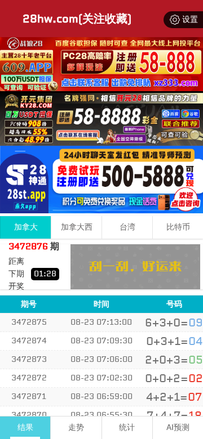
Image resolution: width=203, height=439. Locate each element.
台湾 (127, 227)
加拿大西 (76, 227)
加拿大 (26, 227)
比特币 (178, 227)
